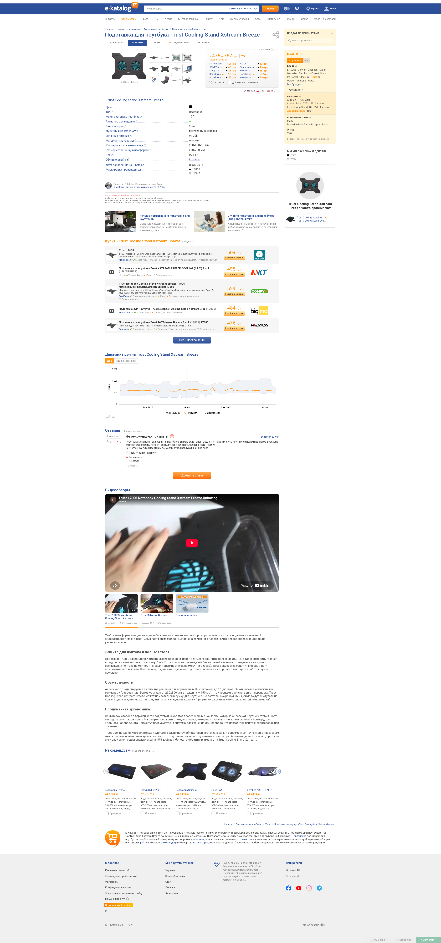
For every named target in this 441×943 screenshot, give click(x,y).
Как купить (264, 49)
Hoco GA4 (217, 790)
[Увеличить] (129, 66)
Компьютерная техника (128, 29)
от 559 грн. (219, 794)
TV (157, 19)
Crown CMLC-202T (151, 790)
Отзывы (156, 43)
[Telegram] (319, 888)
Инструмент (273, 19)
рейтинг (144, 842)
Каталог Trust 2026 (113, 203)
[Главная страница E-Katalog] (122, 8)
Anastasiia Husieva (123, 187)
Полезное (203, 43)
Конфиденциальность (118, 887)
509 (234, 252)
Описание (137, 43)
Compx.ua (124, 329)
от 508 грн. (112, 794)
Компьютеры (128, 19)
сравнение (300, 836)
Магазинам (111, 881)
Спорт (304, 19)
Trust (204, 29)
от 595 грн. (148, 794)
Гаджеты (110, 19)
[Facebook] (288, 888)
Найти (270, 8)
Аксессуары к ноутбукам (156, 29)
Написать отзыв (132, 431)
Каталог (109, 29)
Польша (170, 887)
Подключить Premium (118, 905)
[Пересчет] (245, 91)
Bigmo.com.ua (126, 312)
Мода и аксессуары (325, 19)
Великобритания (175, 876)
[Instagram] (309, 888)
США (168, 881)
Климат (208, 19)
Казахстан (171, 893)
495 (234, 269)
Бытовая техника (188, 19)
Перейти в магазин (234, 258)
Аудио (168, 19)
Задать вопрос (181, 43)
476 (234, 323)
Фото (145, 19)
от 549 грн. (183, 794)
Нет (117, 441)
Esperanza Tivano (115, 790)
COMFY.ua (124, 296)
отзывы (243, 839)
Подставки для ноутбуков (185, 29)
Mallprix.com (125, 260)
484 (234, 308)
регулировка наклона (203, 130)
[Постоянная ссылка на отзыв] (278, 437)
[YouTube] (298, 888)
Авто (258, 19)
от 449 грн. (254, 794)
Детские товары (239, 19)
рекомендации (170, 842)
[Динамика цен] (242, 56)
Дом (221, 19)
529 (234, 288)
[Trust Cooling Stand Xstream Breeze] (154, 58)
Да (108, 441)
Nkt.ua (122, 275)
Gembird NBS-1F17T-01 (260, 790)
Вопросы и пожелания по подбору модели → (309, 139)
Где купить (116, 43)
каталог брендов (203, 842)
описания (198, 839)
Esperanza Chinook (186, 790)
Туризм (291, 19)
